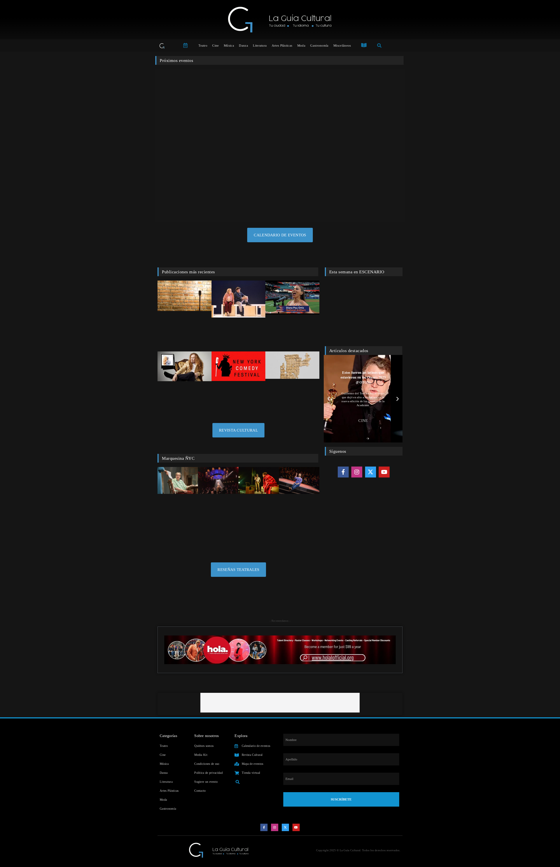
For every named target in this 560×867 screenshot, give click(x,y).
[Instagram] (356, 472)
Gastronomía (319, 45)
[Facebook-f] (343, 472)
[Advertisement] (280, 703)
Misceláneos (342, 45)
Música (229, 45)
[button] (328, 398)
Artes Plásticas (282, 45)
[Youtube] (384, 472)
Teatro (202, 45)
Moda (301, 45)
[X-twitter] (370, 472)
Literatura (260, 45)
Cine (215, 45)
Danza (243, 45)
